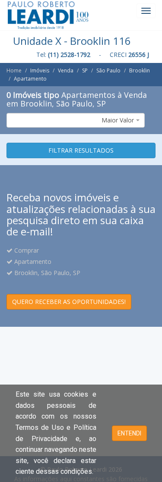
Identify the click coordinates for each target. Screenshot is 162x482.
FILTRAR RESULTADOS (81, 150)
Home (14, 70)
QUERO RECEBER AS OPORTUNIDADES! (69, 301)
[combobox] (75, 120)
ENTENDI (129, 433)
